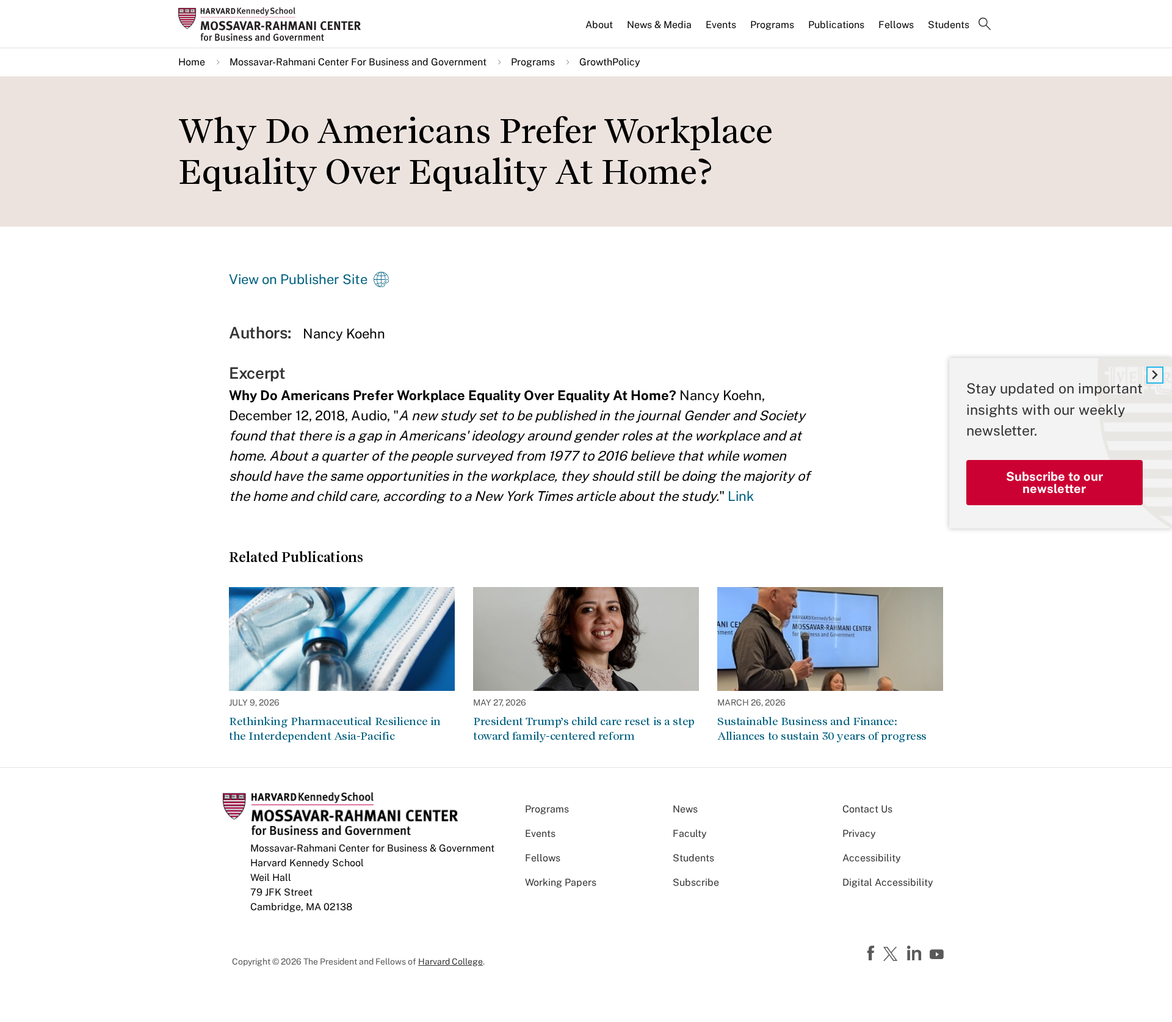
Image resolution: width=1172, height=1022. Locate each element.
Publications (836, 25)
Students (948, 25)
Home (191, 62)
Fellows (896, 25)
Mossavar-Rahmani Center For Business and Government (358, 62)
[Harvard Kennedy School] (273, 23)
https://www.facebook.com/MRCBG (872, 953)
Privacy (859, 833)
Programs (772, 25)
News (685, 809)
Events (721, 25)
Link (741, 496)
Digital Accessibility (887, 882)
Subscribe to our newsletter (1054, 482)
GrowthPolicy (609, 62)
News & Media (659, 25)
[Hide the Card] (1155, 375)
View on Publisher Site (298, 279)
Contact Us (867, 809)
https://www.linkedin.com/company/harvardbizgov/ (915, 953)
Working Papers (560, 882)
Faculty (690, 833)
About (599, 25)
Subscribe (696, 882)
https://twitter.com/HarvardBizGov (892, 955)
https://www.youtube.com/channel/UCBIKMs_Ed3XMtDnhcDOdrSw (938, 954)
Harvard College (450, 961)
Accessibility (871, 858)
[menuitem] (600, 30)
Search (984, 25)
